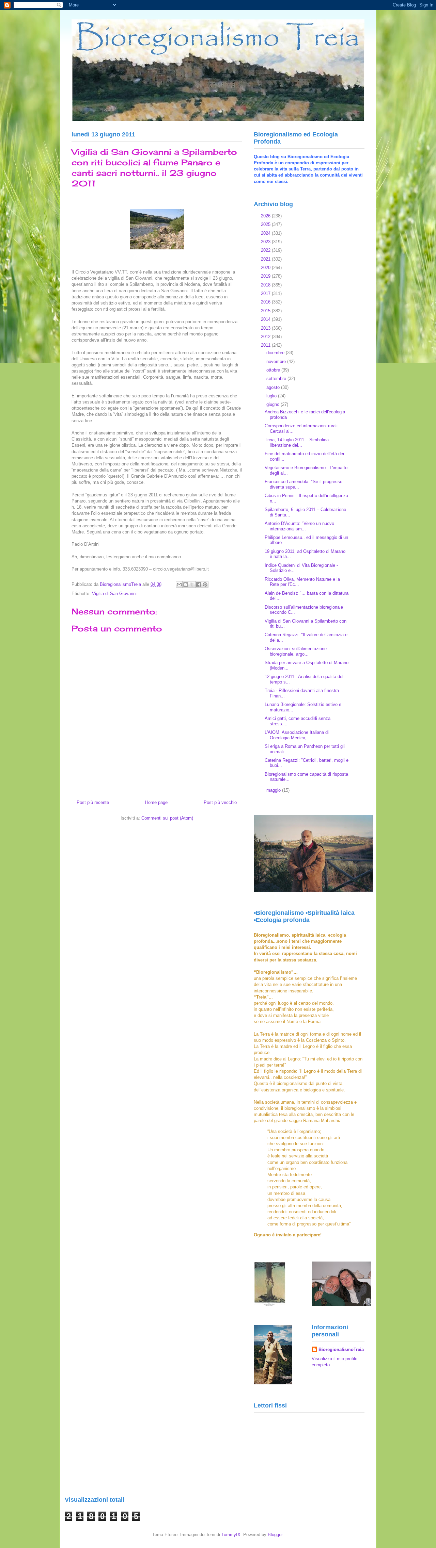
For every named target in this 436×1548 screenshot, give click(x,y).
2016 (266, 301)
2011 (266, 345)
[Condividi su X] (192, 584)
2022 (266, 250)
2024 (266, 233)
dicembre (276, 352)
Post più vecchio (220, 802)
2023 (266, 241)
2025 (266, 224)
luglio (272, 395)
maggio (274, 790)
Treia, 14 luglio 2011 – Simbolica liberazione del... (297, 442)
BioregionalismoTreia (341, 1349)
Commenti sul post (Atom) (167, 818)
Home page (156, 802)
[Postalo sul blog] (185, 584)
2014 (266, 319)
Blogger (275, 1534)
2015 (266, 310)
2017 (266, 293)
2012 (266, 336)
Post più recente (93, 802)
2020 (266, 267)
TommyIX (230, 1534)
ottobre (273, 370)
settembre (276, 378)
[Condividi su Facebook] (198, 584)
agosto (273, 387)
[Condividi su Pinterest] (205, 584)
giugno (273, 404)
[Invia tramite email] (179, 584)
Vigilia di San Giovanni (114, 593)
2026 (266, 215)
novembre (276, 361)
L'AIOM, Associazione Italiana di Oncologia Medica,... (297, 735)
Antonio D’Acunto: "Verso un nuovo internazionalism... (299, 526)
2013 (266, 328)
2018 (266, 284)
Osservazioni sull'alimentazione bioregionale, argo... (296, 651)
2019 (266, 276)
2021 (266, 259)
